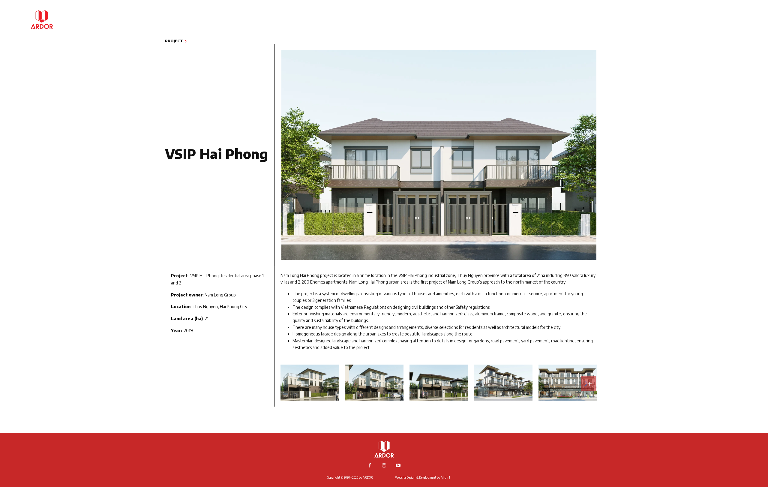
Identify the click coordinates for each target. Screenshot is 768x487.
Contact (729, 59)
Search (731, 68)
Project (730, 23)
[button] (588, 383)
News (733, 32)
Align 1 (445, 477)
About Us (728, 14)
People (731, 41)
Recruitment (723, 50)
